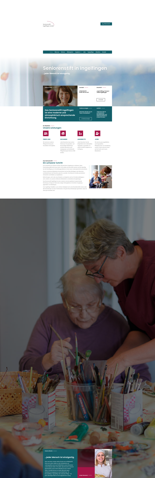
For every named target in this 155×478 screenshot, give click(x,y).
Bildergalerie (70, 52)
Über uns (57, 52)
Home (51, 52)
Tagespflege (91, 52)
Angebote (77, 52)
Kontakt (104, 52)
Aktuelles (98, 52)
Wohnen (63, 52)
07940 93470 (83, 91)
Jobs (84, 52)
